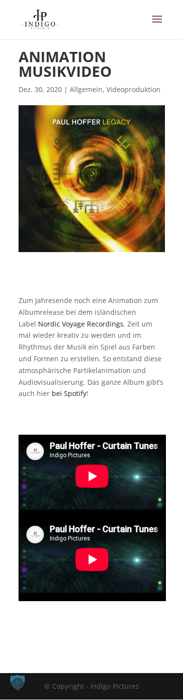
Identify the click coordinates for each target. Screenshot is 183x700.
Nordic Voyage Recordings (80, 323)
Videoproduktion (133, 89)
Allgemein (86, 89)
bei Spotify (69, 393)
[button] (17, 682)
